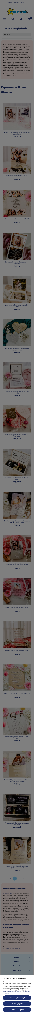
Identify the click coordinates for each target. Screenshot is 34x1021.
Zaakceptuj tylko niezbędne (17, 998)
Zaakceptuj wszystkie (17, 1010)
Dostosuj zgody (17, 1004)
